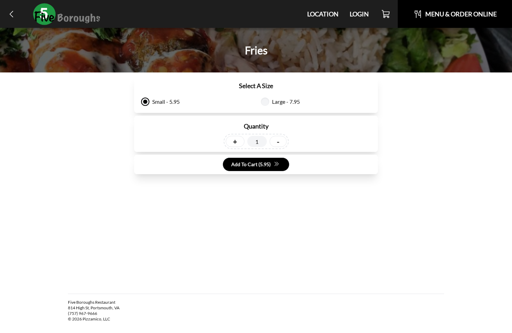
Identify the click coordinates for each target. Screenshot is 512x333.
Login (359, 14)
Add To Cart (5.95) (251, 164)
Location (323, 14)
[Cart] (386, 14)
